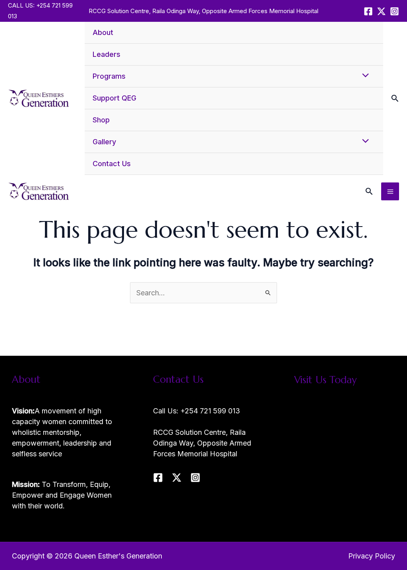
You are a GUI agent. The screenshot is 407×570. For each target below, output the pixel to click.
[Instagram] (394, 11)
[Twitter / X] (381, 11)
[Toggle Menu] (363, 76)
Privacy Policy (371, 556)
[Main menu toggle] (390, 191)
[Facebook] (368, 11)
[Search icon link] (395, 99)
